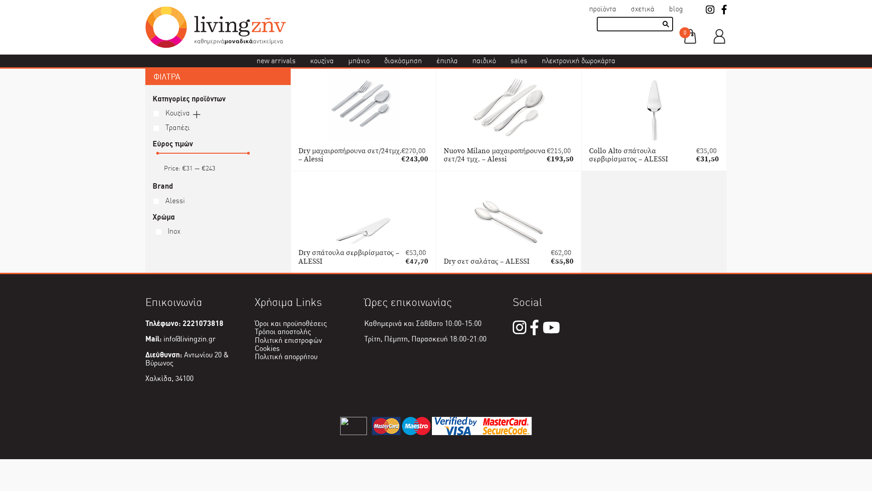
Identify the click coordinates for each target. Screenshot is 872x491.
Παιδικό (484, 60)
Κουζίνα (322, 60)
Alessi (174, 200)
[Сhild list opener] (196, 113)
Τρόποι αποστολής (283, 331)
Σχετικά (642, 9)
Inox (173, 231)
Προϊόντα (602, 9)
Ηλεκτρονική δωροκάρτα (578, 60)
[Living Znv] (215, 45)
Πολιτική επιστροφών (288, 340)
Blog (676, 9)
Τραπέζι (177, 127)
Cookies (267, 348)
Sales (518, 60)
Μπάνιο (359, 60)
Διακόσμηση (403, 60)
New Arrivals (276, 60)
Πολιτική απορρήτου (286, 356)
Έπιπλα (447, 60)
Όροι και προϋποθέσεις (291, 323)
